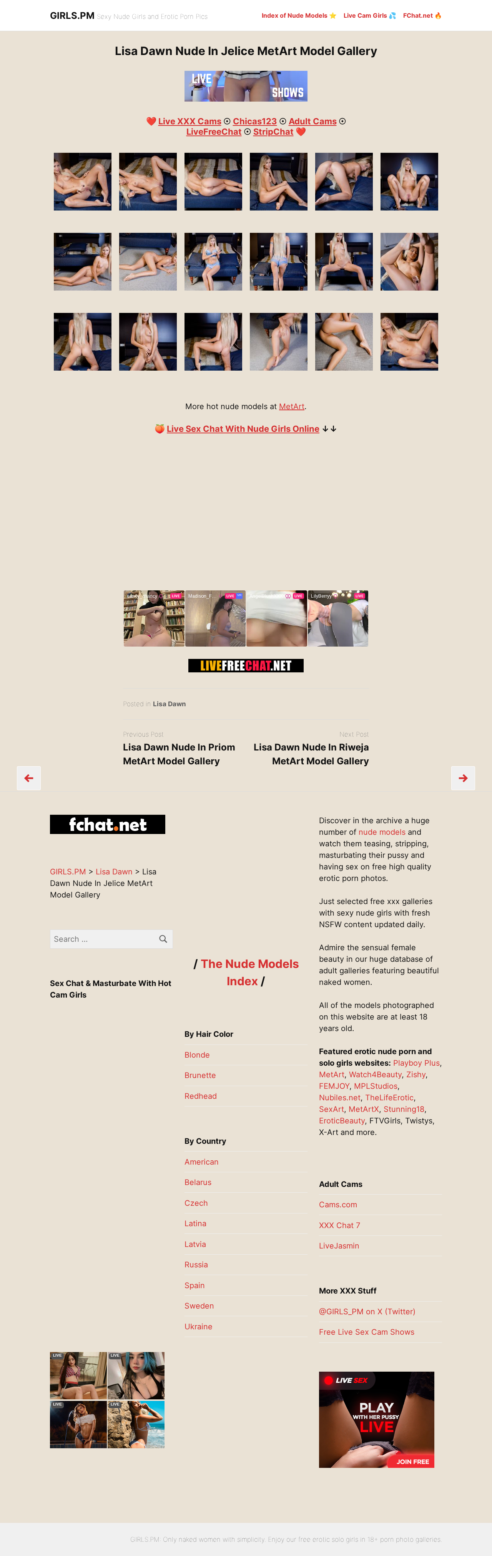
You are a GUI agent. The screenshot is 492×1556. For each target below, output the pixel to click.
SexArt (331, 1109)
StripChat (273, 132)
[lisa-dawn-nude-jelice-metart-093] (148, 368)
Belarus (197, 1182)
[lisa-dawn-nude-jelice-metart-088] (82, 368)
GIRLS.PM (72, 15)
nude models (382, 832)
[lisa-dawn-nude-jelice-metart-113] (279, 368)
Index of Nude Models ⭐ (299, 15)
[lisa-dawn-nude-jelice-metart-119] (82, 287)
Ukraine (198, 1326)
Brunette (200, 1075)
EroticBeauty (342, 1120)
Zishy (416, 1074)
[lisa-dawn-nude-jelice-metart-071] (213, 207)
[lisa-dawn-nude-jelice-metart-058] (82, 207)
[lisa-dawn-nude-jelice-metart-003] (213, 287)
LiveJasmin (339, 1245)
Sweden (199, 1305)
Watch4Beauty (375, 1074)
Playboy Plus (416, 1063)
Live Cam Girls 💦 (370, 15)
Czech (196, 1203)
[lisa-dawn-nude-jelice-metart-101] (409, 207)
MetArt (291, 406)
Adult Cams (313, 121)
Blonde (197, 1055)
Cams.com (338, 1204)
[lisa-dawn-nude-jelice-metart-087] (344, 207)
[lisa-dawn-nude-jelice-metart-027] (279, 287)
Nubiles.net (340, 1097)
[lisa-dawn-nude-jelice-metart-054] (409, 368)
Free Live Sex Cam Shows (366, 1332)
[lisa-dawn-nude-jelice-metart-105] (213, 368)
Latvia (195, 1244)
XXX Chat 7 (339, 1225)
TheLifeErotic (389, 1097)
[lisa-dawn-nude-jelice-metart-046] (344, 287)
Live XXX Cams (189, 121)
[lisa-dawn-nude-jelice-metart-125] (344, 368)
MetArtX (364, 1109)
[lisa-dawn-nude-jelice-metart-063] (148, 207)
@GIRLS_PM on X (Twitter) (367, 1311)
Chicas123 (255, 121)
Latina (195, 1223)
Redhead (200, 1096)
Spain (194, 1285)
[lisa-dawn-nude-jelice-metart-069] (409, 287)
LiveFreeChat (214, 132)
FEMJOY (334, 1086)
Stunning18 (404, 1109)
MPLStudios (375, 1086)
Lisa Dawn (169, 704)
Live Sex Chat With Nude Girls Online (243, 429)
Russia (196, 1264)
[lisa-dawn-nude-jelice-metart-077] (279, 207)
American (201, 1162)
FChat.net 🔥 (422, 15)
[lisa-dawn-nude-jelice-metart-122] (148, 287)
